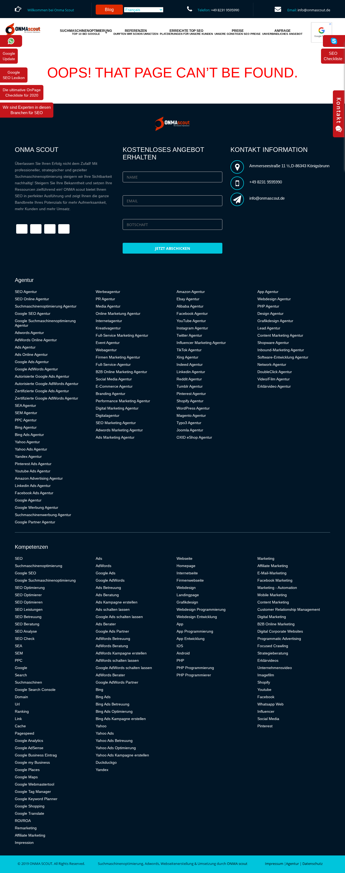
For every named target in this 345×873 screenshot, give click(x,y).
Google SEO (25, 573)
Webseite (184, 558)
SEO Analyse (26, 631)
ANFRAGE (282, 32)
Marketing (265, 558)
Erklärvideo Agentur (274, 386)
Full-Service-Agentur (113, 364)
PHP (180, 660)
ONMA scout (237, 863)
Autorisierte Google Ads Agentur (42, 376)
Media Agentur (108, 306)
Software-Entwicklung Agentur (282, 357)
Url (17, 704)
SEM (19, 653)
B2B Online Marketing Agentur (121, 372)
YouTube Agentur (191, 321)
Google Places (27, 770)
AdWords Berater (110, 675)
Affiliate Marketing (30, 835)
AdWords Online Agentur (36, 340)
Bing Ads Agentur (29, 434)
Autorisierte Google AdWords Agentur (46, 383)
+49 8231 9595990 (225, 10)
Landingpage (188, 595)
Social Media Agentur (114, 379)
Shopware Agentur (273, 342)
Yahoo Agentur (27, 442)
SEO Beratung (27, 624)
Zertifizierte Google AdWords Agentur (46, 398)
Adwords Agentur (29, 332)
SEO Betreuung (28, 617)
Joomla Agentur (190, 430)
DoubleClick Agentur (274, 372)
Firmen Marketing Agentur (118, 357)
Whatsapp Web (270, 704)
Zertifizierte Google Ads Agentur (42, 391)
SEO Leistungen (29, 609)
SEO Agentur (26, 291)
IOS (180, 646)
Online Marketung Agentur (118, 313)
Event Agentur (108, 342)
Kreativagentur (108, 328)
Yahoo (101, 726)
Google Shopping (29, 806)
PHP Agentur (268, 306)
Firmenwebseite (190, 580)
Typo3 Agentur (189, 423)
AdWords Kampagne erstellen (121, 653)
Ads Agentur (25, 347)
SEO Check (24, 638)
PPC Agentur (26, 420)
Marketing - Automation (277, 587)
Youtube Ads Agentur (32, 471)
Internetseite (187, 573)
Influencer (265, 711)
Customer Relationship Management (288, 609)
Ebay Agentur (188, 299)
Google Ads (105, 573)
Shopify (263, 682)
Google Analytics (29, 740)
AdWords (103, 566)
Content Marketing (273, 602)
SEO (19, 558)
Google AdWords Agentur (36, 369)
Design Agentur (270, 313)
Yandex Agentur (28, 456)
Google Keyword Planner (36, 799)
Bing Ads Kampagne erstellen (121, 719)
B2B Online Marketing (276, 624)
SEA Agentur (25, 405)
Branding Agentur (110, 393)
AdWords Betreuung (113, 638)
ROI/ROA (23, 821)
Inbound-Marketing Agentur (280, 350)
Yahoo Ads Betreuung (114, 740)
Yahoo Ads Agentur (31, 449)
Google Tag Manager (33, 791)
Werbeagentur (108, 291)
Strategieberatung (272, 653)
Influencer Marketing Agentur (201, 342)
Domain (21, 697)
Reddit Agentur (189, 379)
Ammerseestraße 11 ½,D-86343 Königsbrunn (289, 165)
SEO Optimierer (28, 595)
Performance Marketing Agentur (123, 401)
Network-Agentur (271, 364)
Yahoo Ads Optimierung (116, 748)
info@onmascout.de (314, 10)
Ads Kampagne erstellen (116, 602)
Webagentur (106, 350)
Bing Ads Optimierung (114, 711)
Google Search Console (35, 689)
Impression (24, 842)
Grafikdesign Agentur (275, 321)
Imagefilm (265, 675)
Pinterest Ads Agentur (33, 464)
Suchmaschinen (28, 682)
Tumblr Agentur (190, 386)
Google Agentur (28, 500)
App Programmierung (195, 631)
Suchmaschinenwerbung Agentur (43, 515)
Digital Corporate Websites (280, 631)
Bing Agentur (26, 427)
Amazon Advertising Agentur (39, 478)
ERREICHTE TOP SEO (186, 32)
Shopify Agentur (190, 401)
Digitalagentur (107, 415)
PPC (18, 660)
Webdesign (186, 587)
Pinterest (264, 726)
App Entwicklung (191, 638)
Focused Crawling (272, 646)
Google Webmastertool (34, 784)
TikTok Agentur (189, 350)
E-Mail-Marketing (272, 573)
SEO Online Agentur (32, 299)
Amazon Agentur (191, 291)
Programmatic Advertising (279, 638)
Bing (99, 689)
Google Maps (26, 777)
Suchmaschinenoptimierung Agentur (46, 306)
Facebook (265, 697)
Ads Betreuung (108, 587)
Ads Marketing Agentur (115, 437)
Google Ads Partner (112, 631)
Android (183, 653)
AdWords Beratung (112, 646)
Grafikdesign (187, 602)
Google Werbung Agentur (36, 507)
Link (18, 719)
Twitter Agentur (189, 335)
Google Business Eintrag (36, 755)
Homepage (186, 566)
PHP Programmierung (195, 668)
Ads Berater (106, 624)
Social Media (268, 719)
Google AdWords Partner (117, 682)
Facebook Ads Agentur (34, 493)
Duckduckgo (106, 762)
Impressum (274, 863)
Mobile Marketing (272, 595)
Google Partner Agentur (35, 522)
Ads (99, 558)
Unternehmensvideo (274, 668)
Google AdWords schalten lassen (124, 668)
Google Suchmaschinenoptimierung (45, 580)
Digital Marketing (271, 617)
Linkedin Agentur (191, 372)
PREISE (238, 32)
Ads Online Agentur (31, 354)
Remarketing (26, 828)
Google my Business (32, 762)
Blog (109, 9)
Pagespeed (24, 733)
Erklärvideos (267, 660)
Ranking (22, 711)
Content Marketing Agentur (280, 335)
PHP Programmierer (194, 675)
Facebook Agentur (192, 313)
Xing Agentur (187, 357)
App (180, 624)
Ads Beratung (107, 595)
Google (21, 668)
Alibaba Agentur (190, 306)
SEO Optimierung (30, 587)
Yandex (102, 770)
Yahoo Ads (105, 733)
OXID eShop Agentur (194, 437)
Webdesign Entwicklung (197, 617)
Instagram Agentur (192, 328)
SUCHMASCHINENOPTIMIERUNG (86, 32)
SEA (18, 646)
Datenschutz (312, 863)
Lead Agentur (268, 328)
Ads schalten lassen (113, 609)
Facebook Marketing (274, 580)
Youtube (264, 689)
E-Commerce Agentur (114, 386)
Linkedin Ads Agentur (33, 485)
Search (21, 675)
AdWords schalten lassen (117, 660)
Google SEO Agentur (32, 313)
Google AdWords (110, 580)
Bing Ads (103, 697)
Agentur (292, 863)
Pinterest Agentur (191, 393)
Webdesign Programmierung (201, 609)
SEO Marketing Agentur (116, 423)
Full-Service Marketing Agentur (122, 335)
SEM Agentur (26, 413)
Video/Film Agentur (273, 379)
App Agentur (267, 291)
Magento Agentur (191, 415)
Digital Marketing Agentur (117, 408)
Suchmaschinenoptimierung (38, 566)
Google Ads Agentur (32, 362)
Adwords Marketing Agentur (119, 430)
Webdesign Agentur (274, 299)
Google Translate (29, 813)
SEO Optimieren (29, 602)
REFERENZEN (135, 32)
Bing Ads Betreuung (112, 704)
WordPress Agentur (193, 408)
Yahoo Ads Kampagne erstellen (122, 755)
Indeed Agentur (190, 364)
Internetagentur (109, 321)
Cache (20, 726)
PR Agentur (105, 299)
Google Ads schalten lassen (119, 617)
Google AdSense (29, 748)
